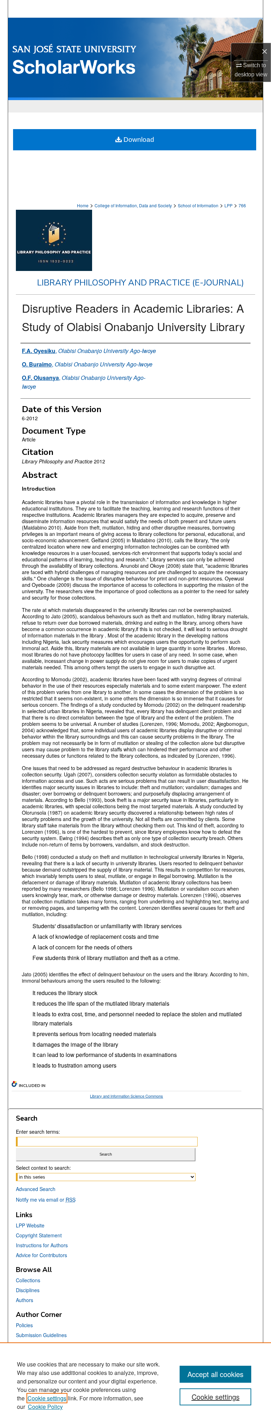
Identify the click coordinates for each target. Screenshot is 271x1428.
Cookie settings (47, 1398)
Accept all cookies (215, 1374)
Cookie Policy (45, 1407)
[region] (135, 1385)
